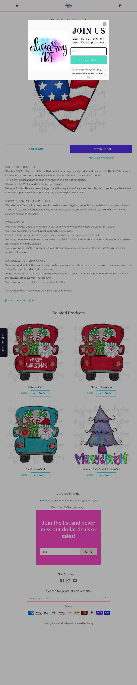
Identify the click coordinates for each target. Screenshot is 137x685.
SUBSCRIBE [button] (89, 60)
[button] (105, 24)
